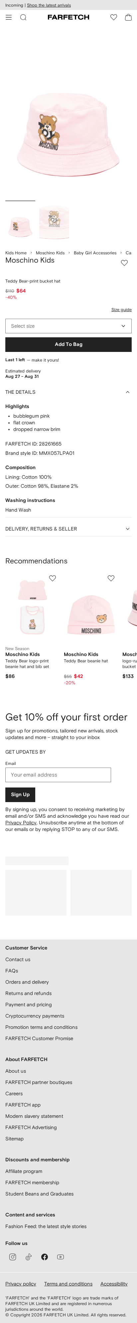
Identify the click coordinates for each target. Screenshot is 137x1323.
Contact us (17, 959)
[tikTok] (28, 1257)
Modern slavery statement (34, 1116)
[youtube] (60, 1257)
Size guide (121, 309)
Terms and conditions (68, 1283)
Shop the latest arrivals (49, 5)
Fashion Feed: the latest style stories (45, 1226)
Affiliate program (23, 1171)
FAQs (11, 970)
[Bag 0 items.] (128, 17)
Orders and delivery (27, 981)
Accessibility (114, 1283)
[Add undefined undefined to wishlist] (52, 578)
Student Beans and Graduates (39, 1193)
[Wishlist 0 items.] (113, 17)
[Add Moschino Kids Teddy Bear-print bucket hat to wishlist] (124, 263)
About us (15, 1070)
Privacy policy (20, 1283)
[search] (23, 17)
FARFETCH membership (32, 1182)
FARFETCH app (23, 1104)
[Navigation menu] (8, 17)
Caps (131, 253)
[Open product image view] (68, 114)
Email (10, 763)
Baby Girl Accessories (95, 253)
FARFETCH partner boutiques (38, 1082)
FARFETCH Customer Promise (39, 1038)
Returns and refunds (28, 993)
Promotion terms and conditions (41, 1027)
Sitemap (14, 1138)
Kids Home (16, 253)
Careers (14, 1093)
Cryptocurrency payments (34, 1015)
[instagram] (12, 1257)
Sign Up (20, 794)
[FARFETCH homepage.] (68, 17)
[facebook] (44, 1257)
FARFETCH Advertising (31, 1127)
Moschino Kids (50, 253)
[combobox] (68, 326)
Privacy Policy (21, 822)
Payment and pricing (28, 1004)
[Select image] (20, 222)
